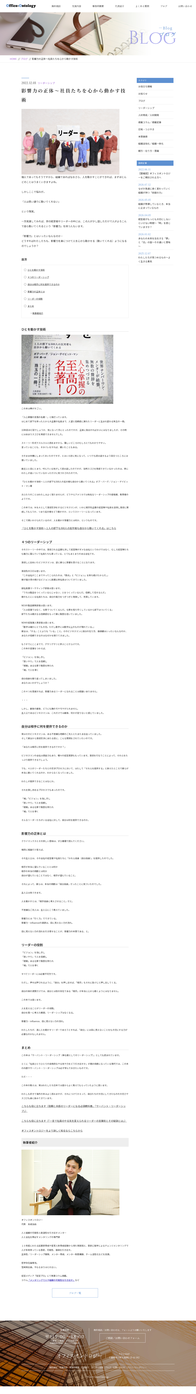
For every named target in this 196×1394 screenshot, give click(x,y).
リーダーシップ (46, 83)
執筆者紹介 (37, 313)
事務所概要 (98, 6)
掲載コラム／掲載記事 (149, 122)
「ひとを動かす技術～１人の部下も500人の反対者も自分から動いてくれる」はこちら (68, 528)
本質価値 (142, 136)
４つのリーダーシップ (38, 277)
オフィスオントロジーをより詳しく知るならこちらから (52, 1130)
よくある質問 (142, 6)
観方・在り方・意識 (148, 150)
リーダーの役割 (35, 298)
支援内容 (76, 6)
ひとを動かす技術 (36, 269)
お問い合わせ (185, 6)
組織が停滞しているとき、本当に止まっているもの (154, 203)
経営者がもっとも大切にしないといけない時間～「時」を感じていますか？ (154, 221)
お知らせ (142, 93)
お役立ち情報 (145, 86)
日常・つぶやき (146, 129)
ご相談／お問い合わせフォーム (123, 1338)
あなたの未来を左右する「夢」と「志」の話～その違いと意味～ (154, 240)
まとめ (31, 306)
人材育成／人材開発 (148, 115)
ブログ (163, 6)
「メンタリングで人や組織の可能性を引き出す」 (51, 1280)
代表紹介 (119, 6)
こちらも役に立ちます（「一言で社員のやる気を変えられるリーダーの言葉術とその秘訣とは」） (74, 1121)
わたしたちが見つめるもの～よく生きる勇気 (154, 257)
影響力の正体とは (36, 291)
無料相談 (56, 6)
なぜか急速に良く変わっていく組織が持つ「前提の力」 (154, 188)
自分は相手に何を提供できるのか (44, 284)
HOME (13, 58)
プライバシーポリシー (137, 1367)
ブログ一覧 (75, 1293)
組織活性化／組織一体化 (151, 143)
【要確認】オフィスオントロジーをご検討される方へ (154, 173)
